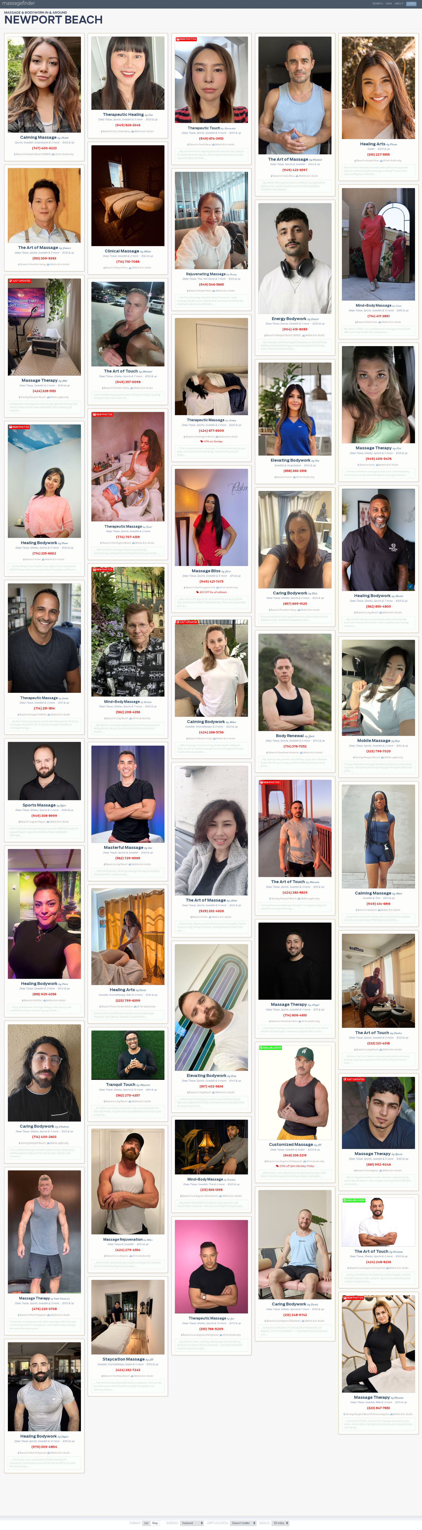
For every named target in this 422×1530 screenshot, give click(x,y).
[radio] (146, 1523)
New (389, 3)
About (399, 3)
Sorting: (172, 1523)
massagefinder (18, 4)
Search (378, 3)
